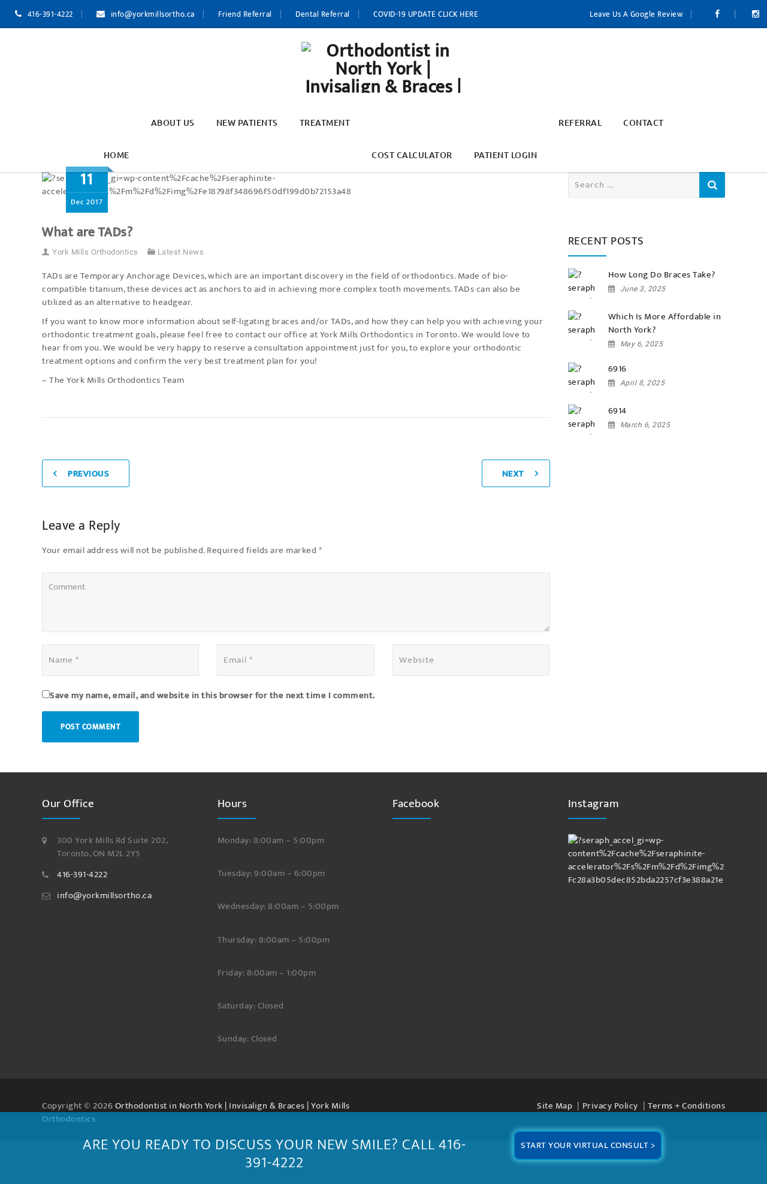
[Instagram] (647, 860)
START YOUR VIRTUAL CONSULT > (588, 1145)
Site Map (554, 1105)
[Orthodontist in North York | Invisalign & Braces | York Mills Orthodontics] (383, 67)
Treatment (325, 122)
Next (513, 473)
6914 (617, 411)
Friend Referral (245, 14)
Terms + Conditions (686, 1105)
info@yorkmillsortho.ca (153, 14)
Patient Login (505, 155)
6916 (617, 369)
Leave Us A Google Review (636, 14)
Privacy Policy (610, 1105)
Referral (580, 122)
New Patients (247, 122)
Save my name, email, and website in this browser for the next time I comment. (212, 695)
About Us (173, 122)
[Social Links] (719, 14)
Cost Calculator (412, 155)
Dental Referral (322, 14)
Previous (88, 473)
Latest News (181, 251)
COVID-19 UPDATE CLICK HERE (425, 14)
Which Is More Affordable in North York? (664, 323)
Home (116, 155)
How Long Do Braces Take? (662, 275)
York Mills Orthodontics (95, 251)
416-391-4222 (50, 14)
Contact (643, 122)
